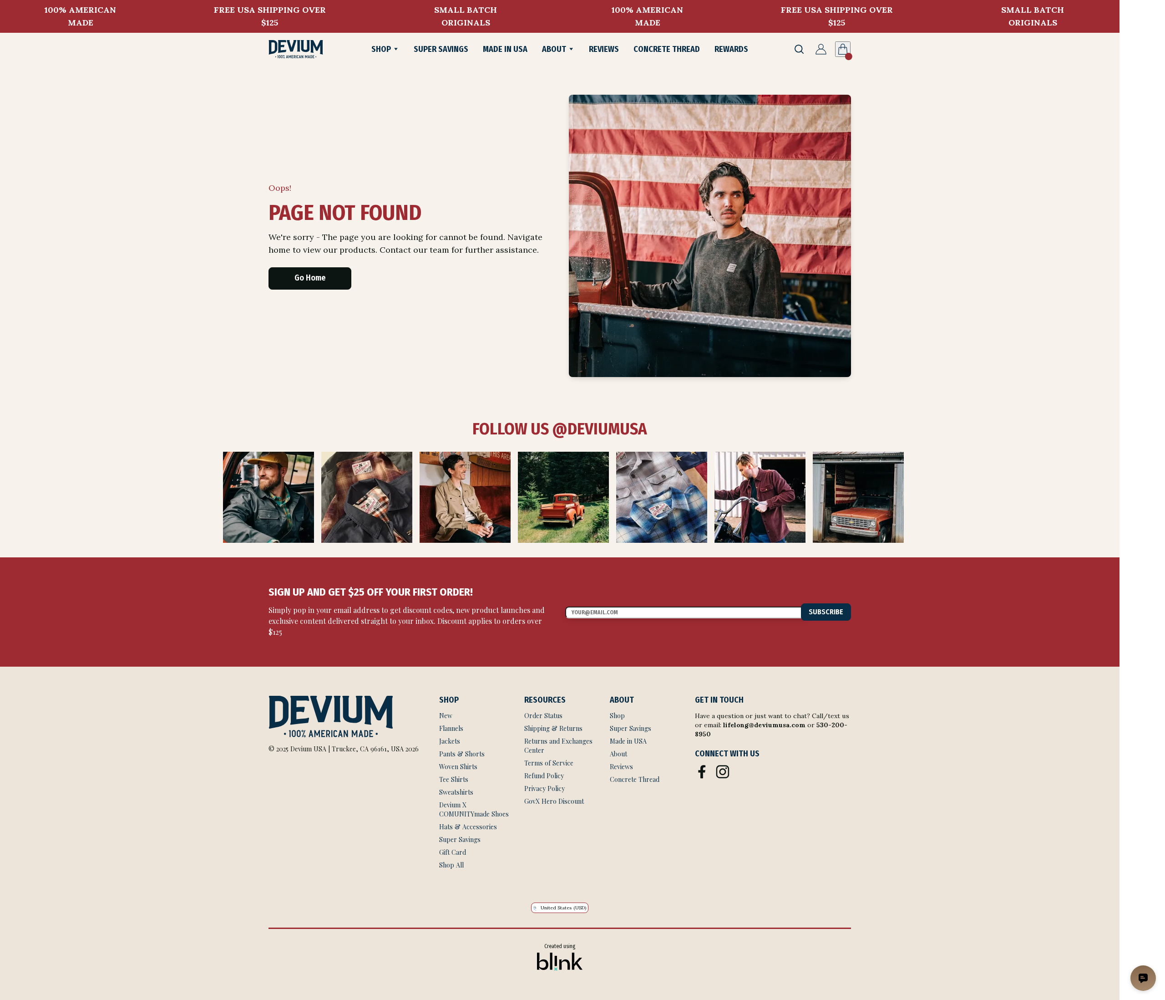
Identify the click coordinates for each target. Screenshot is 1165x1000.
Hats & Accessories (468, 826)
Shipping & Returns (553, 728)
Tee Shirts (453, 779)
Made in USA (628, 741)
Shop (617, 715)
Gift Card (452, 852)
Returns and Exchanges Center (559, 746)
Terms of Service (549, 763)
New (445, 715)
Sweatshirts (456, 792)
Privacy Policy (544, 788)
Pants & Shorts (462, 754)
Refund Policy (544, 775)
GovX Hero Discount (554, 801)
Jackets (449, 741)
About (618, 754)
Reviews (621, 766)
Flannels (451, 728)
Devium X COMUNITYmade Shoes (474, 809)
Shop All (451, 865)
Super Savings (460, 839)
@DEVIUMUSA (598, 429)
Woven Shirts (458, 766)
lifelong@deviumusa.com (764, 725)
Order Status (543, 715)
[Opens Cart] (843, 49)
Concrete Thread (634, 779)
